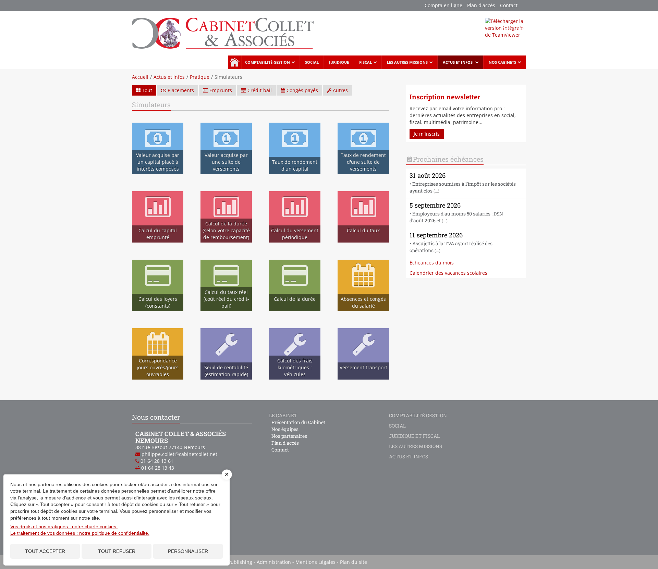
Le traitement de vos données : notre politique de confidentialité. (79, 533)
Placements (180, 90)
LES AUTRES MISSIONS (415, 446)
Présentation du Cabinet (298, 422)
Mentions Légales (315, 562)
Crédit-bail (259, 90)
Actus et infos (458, 62)
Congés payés (301, 90)
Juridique (339, 62)
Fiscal (365, 62)
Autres (339, 90)
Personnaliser (188, 551)
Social (312, 62)
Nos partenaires (289, 436)
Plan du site (353, 562)
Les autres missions (407, 62)
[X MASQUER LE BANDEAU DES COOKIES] (227, 478)
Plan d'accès (481, 5)
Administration (274, 562)
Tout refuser (116, 551)
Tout (146, 90)
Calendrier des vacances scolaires (448, 273)
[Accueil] (223, 32)
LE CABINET (283, 415)
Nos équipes (284, 429)
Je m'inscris (427, 134)
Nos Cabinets (502, 62)
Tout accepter (45, 551)
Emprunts (220, 90)
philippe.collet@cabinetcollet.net (179, 454)
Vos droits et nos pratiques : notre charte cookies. (64, 526)
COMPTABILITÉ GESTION (418, 415)
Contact (508, 5)
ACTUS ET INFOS (408, 456)
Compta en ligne (443, 5)
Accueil (235, 62)
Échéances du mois (432, 262)
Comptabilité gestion (267, 62)
